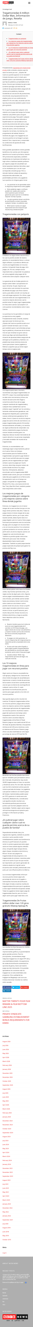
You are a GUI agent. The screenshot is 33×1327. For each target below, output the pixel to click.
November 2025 (8, 1077)
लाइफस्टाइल (5, 1299)
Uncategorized (7, 9)
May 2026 (6, 1053)
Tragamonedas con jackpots (17, 38)
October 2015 (7, 1240)
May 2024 (6, 1148)
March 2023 (6, 1200)
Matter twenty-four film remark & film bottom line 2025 (16, 1004)
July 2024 (5, 1141)
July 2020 (5, 1224)
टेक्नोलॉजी (5, 1296)
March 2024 (6, 1156)
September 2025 (8, 1085)
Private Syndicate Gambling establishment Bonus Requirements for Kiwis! (16, 1018)
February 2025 (7, 1113)
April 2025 (6, 1105)
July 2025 (5, 1093)
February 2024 (7, 1160)
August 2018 (6, 1228)
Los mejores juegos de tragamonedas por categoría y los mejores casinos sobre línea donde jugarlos (20, 43)
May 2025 (6, 1101)
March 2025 (6, 1109)
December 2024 (7, 1121)
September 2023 (8, 1176)
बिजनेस (4, 1293)
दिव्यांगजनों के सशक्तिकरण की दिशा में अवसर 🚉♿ (14, 1282)
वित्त (3, 1302)
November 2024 (8, 1125)
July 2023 (5, 1184)
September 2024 (8, 1133)
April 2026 (6, 1057)
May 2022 (6, 1212)
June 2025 (6, 1097)
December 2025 (7, 1073)
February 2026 (7, 1065)
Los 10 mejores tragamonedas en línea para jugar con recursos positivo (20, 48)
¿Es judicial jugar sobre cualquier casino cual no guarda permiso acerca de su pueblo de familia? (19, 54)
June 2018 (6, 1232)
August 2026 (6, 1041)
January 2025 (7, 1117)
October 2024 (7, 1129)
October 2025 (7, 1081)
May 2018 (6, 1236)
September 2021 (8, 1220)
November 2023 (8, 1172)
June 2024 (6, 1144)
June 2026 (6, 1049)
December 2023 (7, 1168)
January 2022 (7, 1216)
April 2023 (6, 1196)
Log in (4, 1253)
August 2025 (6, 1089)
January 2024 (7, 1164)
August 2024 (6, 1136)
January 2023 (7, 1204)
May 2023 (6, 1192)
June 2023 (6, 1188)
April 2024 (6, 1152)
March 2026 (6, 1061)
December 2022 (7, 1208)
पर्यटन (4, 1305)
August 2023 (6, 1180)
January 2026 (7, 1069)
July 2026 (5, 1045)
